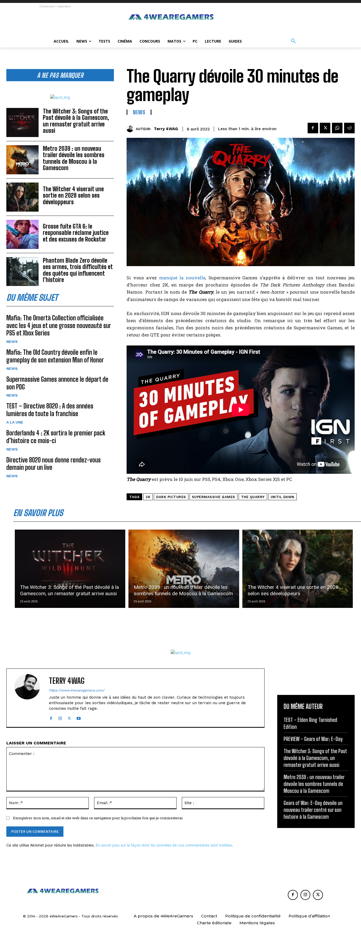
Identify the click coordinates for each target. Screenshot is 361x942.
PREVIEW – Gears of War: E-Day (313, 739)
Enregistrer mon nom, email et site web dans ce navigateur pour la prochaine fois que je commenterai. (98, 818)
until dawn (282, 497)
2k (148, 497)
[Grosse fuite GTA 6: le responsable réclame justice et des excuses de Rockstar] (22, 234)
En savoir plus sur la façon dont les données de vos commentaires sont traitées (164, 845)
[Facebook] (313, 128)
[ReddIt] (349, 128)
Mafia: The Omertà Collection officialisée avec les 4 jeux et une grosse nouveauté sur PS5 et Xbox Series (58, 325)
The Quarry (253, 497)
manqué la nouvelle (182, 278)
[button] (293, 41)
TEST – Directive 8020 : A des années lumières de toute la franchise (49, 409)
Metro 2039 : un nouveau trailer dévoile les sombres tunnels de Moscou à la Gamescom (73, 158)
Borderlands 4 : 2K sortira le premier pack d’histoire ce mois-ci (55, 436)
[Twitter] (325, 128)
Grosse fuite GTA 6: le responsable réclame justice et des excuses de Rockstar (76, 233)
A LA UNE (14, 422)
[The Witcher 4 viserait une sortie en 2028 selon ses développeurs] (22, 197)
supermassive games (213, 497)
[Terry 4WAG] (131, 129)
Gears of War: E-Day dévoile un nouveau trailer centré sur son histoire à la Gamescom (313, 810)
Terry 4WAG (166, 128)
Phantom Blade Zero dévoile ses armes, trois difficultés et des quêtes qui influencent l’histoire (78, 270)
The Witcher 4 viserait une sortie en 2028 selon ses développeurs (73, 195)
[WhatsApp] (337, 128)
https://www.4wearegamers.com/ (76, 690)
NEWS (12, 341)
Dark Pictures (171, 497)
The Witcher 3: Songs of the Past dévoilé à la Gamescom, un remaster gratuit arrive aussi (76, 121)
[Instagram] (60, 717)
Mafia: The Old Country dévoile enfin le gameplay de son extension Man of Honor (55, 356)
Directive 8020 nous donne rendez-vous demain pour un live (53, 463)
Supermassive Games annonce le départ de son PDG (57, 383)
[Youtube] (79, 717)
